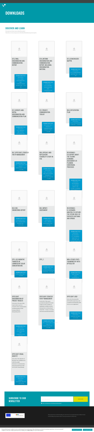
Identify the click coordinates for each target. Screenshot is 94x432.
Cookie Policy (30, 430)
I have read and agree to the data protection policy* (52, 403)
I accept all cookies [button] (88, 429)
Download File (21, 81)
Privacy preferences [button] (77, 429)
